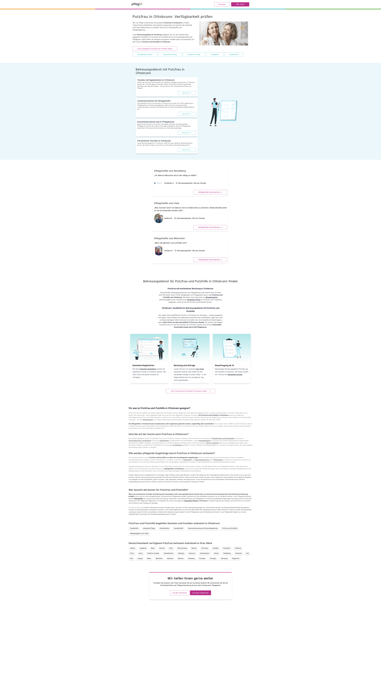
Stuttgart (213, 558)
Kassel (216, 553)
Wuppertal (235, 558)
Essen (141, 553)
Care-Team (199, 369)
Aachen (132, 548)
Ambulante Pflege (193, 54)
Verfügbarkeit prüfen (144, 54)
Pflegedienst (218, 460)
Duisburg (238, 548)
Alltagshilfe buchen (235, 375)
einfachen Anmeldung (148, 369)
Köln (131, 558)
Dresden (215, 548)
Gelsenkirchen (168, 553)
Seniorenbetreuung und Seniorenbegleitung (202, 528)
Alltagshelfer (164, 441)
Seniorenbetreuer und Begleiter (140, 441)
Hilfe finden (240, 4)
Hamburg (181, 553)
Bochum (162, 548)
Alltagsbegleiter (211, 297)
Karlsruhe (238, 553)
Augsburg (143, 548)
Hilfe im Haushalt (212, 443)
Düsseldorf (226, 548)
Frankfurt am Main (153, 553)
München (170, 558)
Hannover (192, 553)
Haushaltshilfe (178, 528)
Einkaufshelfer (164, 528)
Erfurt (132, 553)
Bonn (171, 548)
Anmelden (222, 4)
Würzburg (224, 558)
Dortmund (204, 548)
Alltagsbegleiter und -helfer (139, 533)
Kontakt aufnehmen (179, 593)
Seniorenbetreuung (170, 54)
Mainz (149, 558)
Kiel (247, 553)
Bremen (194, 548)
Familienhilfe (233, 54)
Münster (181, 558)
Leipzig (140, 558)
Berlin (153, 548)
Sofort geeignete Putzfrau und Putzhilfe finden (154, 49)
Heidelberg (227, 553)
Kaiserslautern (204, 553)
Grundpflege (177, 445)
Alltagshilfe (215, 54)
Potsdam (202, 558)
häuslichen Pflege (194, 300)
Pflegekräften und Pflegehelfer (223, 438)
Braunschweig (182, 548)
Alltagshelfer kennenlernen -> (210, 192)
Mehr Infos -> (186, 93)
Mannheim (159, 558)
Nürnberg (191, 558)
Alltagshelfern (148, 420)
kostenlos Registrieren (200, 593)
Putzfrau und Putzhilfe (229, 528)
